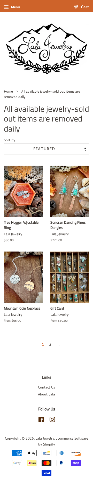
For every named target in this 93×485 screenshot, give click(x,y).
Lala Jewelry (44, 438)
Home (8, 92)
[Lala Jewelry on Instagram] (52, 420)
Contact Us (46, 387)
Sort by (9, 140)
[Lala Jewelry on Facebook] (41, 420)
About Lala (46, 394)
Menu (15, 7)
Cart (84, 7)
